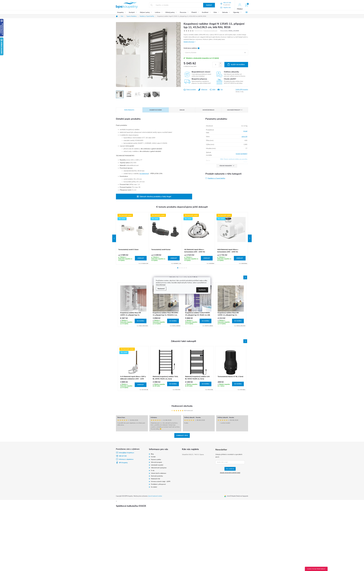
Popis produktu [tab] (129, 110)
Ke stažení (154, 487)
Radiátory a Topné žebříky (216, 178)
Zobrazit (140, 258)
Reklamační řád (155, 479)
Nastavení (161, 289)
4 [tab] (182, 267)
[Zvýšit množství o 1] (220, 63)
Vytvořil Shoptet (231, 496)
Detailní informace (189, 42)
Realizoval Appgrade (242, 496)
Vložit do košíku (238, 65)
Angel (245, 131)
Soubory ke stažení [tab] (155, 110)
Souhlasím (202, 290)
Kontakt (153, 457)
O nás (152, 470)
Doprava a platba (156, 459)
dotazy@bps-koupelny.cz (126, 453)
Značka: (242, 89)
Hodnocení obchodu (182, 405)
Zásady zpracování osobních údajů (230, 472)
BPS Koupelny (123, 463)
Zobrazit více (182, 435)
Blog (152, 454)
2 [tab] (179, 267)
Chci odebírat (230, 469)
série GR (244, 137)
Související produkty (233, 110)
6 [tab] (186, 267)
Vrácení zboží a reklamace (158, 473)
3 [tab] (181, 267)
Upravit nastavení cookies (155, 496)
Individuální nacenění (157, 465)
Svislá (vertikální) (241, 154)
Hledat (209, 5)
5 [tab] (184, 267)
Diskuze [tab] (182, 110)
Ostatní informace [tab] (208, 110)
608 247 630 (123, 456)
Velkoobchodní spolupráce (158, 468)
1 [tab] (177, 267)
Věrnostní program (156, 462)
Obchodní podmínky (157, 476)
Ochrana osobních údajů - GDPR (160, 481)
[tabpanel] (132, 238)
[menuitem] (121, 12)
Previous (114, 238)
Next (250, 238)
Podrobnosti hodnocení (210, 31)
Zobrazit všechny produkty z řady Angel (155, 196)
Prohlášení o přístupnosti (158, 484)
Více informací (161, 285)
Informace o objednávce (126, 459)
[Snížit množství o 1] (220, 66)
